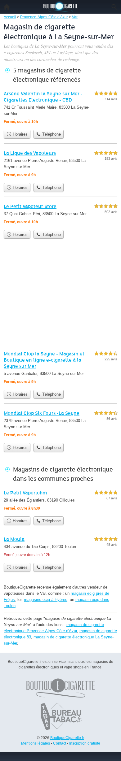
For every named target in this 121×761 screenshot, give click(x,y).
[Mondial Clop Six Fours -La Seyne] (60, 424)
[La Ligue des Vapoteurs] (60, 164)
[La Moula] (60, 547)
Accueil (7, 7)
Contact (59, 743)
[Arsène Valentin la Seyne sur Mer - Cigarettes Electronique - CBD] (60, 108)
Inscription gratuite (84, 743)
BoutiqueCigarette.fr (67, 738)
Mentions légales (35, 743)
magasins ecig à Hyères (45, 599)
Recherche (114, 7)
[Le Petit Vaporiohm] (60, 501)
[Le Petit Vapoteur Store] (60, 214)
